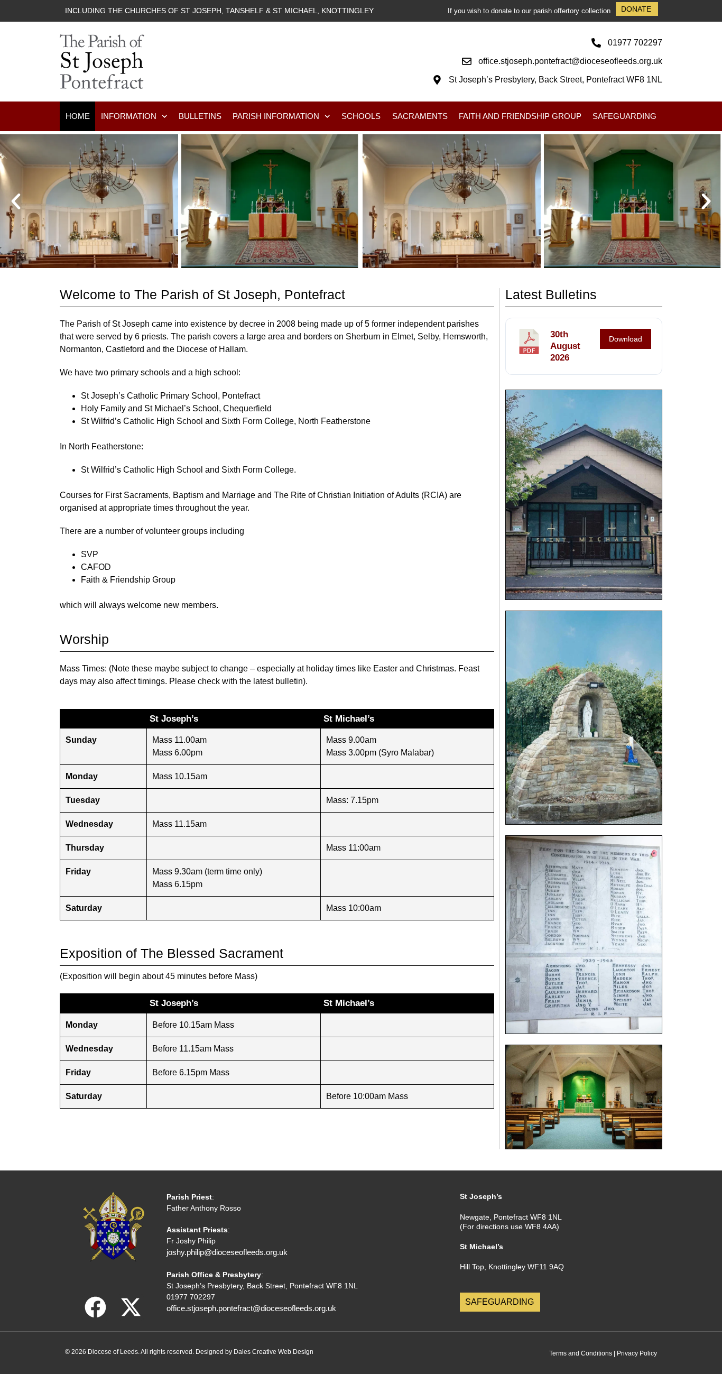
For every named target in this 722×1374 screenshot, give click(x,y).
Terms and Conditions (580, 1353)
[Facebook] (95, 1307)
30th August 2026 (565, 346)
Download (625, 339)
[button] (15, 201)
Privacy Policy (637, 1353)
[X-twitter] (131, 1307)
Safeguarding (624, 116)
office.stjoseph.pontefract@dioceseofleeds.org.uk (251, 1308)
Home (78, 116)
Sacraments (420, 116)
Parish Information (276, 116)
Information (128, 116)
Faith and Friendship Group (520, 116)
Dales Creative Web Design (273, 1351)
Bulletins (200, 116)
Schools (361, 116)
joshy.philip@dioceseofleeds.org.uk (227, 1252)
